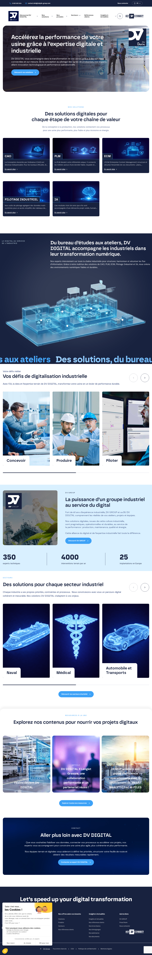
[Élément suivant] (145, 378)
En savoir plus (10, 169)
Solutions (61, 919)
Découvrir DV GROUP (76, 541)
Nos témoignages (95, 929)
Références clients (88, 16)
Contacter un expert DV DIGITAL (74, 862)
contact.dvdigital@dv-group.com (39, 3)
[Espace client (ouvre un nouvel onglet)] (135, 16)
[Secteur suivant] (145, 587)
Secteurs (74, 15)
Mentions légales (106, 949)
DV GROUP (123, 919)
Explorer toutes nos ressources (74, 803)
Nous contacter (123, 3)
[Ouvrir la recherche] (120, 16)
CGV (72, 949)
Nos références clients (66, 929)
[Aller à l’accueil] (13, 16)
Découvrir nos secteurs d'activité (74, 694)
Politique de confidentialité (87, 949)
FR (137, 3)
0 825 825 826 (16, 3)
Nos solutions (45, 16)
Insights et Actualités (96, 919)
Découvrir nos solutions (23, 72)
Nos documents (94, 936)
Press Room (123, 922)
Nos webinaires (94, 933)
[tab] (39, 472)
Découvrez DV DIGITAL (25, 16)
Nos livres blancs (94, 926)
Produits (61, 922)
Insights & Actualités (104, 16)
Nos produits (60, 16)
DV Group (46, 949)
